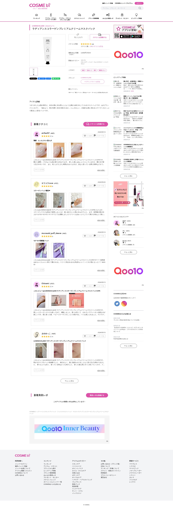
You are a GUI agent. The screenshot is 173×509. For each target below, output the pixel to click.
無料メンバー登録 (107, 3)
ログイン (139, 3)
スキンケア (84, 62)
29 (91, 46)
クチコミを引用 (39, 170)
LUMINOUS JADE (86, 77)
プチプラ (83, 60)
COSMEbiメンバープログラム (124, 3)
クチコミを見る (97, 46)
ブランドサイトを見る (93, 82)
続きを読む (101, 170)
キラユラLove (47, 183)
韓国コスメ (102, 70)
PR (107, 441)
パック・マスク (72, 411)
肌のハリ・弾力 (92, 70)
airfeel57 (46, 133)
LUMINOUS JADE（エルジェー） (43, 26)
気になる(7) (78, 37)
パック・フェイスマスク (95, 62)
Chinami (45, 283)
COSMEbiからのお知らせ (122, 314)
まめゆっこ (46, 333)
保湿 (83, 70)
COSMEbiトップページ (36, 411)
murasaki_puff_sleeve (51, 233)
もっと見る (129, 176)
